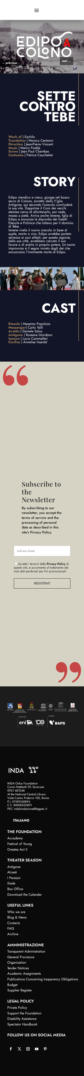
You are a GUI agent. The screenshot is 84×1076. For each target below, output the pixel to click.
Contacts (13, 922)
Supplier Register (19, 990)
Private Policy (17, 1007)
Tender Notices (18, 968)
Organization (16, 962)
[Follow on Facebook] (10, 1048)
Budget (12, 984)
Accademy (15, 838)
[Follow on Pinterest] (45, 1048)
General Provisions (20, 957)
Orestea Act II (17, 849)
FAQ (10, 928)
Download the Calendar (24, 894)
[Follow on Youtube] (36, 1048)
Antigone (13, 866)
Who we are (16, 911)
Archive (12, 934)
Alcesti (12, 872)
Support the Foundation (24, 1013)
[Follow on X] (19, 1048)
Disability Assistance (21, 1018)
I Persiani (13, 877)
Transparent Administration (26, 951)
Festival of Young (19, 843)
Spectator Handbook (22, 1024)
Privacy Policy (56, 564)
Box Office (15, 888)
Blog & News (16, 917)
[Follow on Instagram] (28, 1048)
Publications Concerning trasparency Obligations (42, 979)
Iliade (11, 883)
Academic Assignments (24, 973)
